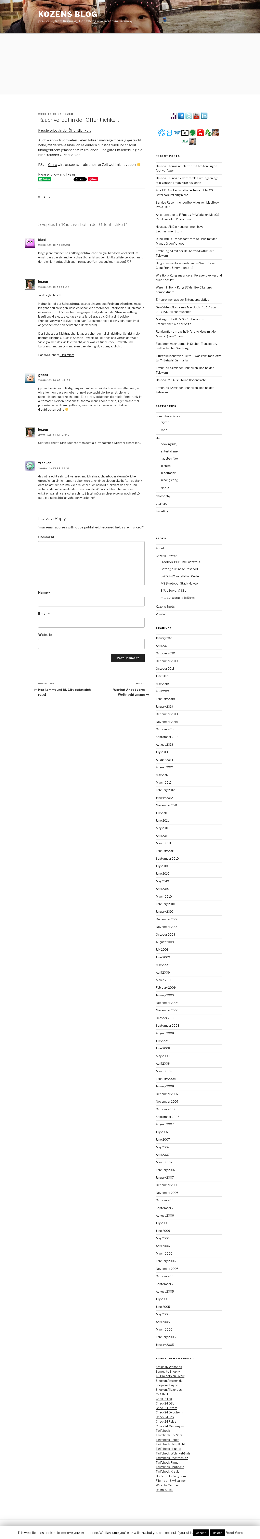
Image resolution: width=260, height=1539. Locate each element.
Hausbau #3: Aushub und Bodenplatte (181, 380)
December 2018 (167, 714)
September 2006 (167, 1208)
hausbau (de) (169, 458)
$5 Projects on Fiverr (170, 1376)
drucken (50, 409)
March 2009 (164, 980)
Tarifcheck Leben (167, 1439)
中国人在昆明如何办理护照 (178, 598)
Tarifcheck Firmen (168, 1462)
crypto (165, 422)
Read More (234, 1533)
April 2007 (163, 1154)
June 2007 (163, 1139)
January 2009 (165, 995)
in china (166, 465)
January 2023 (164, 638)
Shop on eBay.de (167, 1385)
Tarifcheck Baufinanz (170, 1467)
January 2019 (164, 706)
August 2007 (165, 1124)
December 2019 (167, 661)
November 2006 (167, 1192)
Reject (217, 1533)
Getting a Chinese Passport (179, 569)
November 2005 (167, 1268)
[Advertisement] (130, 64)
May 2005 (163, 1314)
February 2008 (166, 1078)
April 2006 (163, 1246)
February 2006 (166, 1261)
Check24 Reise (166, 1421)
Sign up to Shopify (168, 1371)
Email (44, 614)
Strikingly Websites (169, 1367)
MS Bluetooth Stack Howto (179, 583)
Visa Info (162, 614)
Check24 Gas (165, 1417)
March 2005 (164, 1329)
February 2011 (165, 850)
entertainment (171, 451)
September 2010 (167, 858)
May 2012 (162, 775)
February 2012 (165, 790)
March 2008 (164, 1071)
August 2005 (165, 1291)
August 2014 (164, 759)
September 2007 (167, 1116)
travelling (162, 511)
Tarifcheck (163, 1430)
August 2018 (164, 744)
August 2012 (164, 767)
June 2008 (163, 1048)
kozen (68, 114)
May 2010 (162, 881)
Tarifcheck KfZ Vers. (169, 1435)
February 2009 (166, 987)
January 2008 (165, 1086)
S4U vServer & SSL (173, 590)
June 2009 (163, 957)
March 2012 (163, 782)
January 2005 (165, 1344)
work (164, 429)
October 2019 (165, 668)
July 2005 (162, 1299)
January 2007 (165, 1177)
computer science (168, 416)
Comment (46, 537)
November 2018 (167, 721)
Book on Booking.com (171, 1476)
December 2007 (167, 1094)
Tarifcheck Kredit (167, 1471)
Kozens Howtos (166, 555)
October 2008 (165, 1018)
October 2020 (165, 653)
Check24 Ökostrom (169, 1412)
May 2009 (163, 964)
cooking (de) (169, 444)
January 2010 (164, 911)
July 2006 (162, 1223)
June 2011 (162, 820)
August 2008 (165, 1033)
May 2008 (163, 1056)
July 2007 (162, 1132)
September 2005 (167, 1284)
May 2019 (162, 683)
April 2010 (162, 888)
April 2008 (163, 1063)
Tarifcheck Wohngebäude (173, 1453)
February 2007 (166, 1170)
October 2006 (165, 1200)
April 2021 (162, 645)
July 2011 (161, 813)
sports (165, 487)
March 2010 (164, 896)
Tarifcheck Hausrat (168, 1448)
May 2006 (163, 1238)
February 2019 (165, 699)
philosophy (163, 496)
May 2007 (162, 1147)
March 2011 (163, 843)
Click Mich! (67, 355)
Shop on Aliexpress (169, 1389)
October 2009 (165, 934)
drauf (41, 409)
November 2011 (166, 805)
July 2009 (162, 949)
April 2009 (163, 972)
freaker (44, 463)
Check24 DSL (165, 1403)
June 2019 (162, 676)
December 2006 (167, 1185)
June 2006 (163, 1230)
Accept (201, 1533)
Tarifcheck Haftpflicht (170, 1444)
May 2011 (162, 828)
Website (45, 635)
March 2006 (164, 1253)
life (47, 196)
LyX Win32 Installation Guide (180, 576)
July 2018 (162, 752)
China (52, 165)
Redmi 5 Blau (164, 1489)
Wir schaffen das (167, 1485)
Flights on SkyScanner (171, 1480)
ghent (43, 375)
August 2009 (165, 942)
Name (44, 592)
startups (161, 503)
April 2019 (162, 691)
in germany (168, 473)
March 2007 (164, 1162)
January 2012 (164, 797)
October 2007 (165, 1109)
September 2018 (167, 737)
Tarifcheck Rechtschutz (172, 1458)
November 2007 (167, 1101)
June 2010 (162, 873)
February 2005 (166, 1337)
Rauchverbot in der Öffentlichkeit (64, 130)
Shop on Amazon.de (169, 1380)
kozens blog (68, 14)
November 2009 (167, 926)
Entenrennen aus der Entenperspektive (182, 299)
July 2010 (162, 866)
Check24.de (164, 1398)
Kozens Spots (165, 606)
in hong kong (169, 480)
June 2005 (163, 1306)
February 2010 (165, 904)
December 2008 (167, 1002)
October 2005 (165, 1276)
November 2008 (167, 1010)
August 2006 (165, 1215)
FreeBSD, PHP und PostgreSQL (182, 562)
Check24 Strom (166, 1408)
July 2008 (162, 1040)
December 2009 (167, 919)
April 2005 (163, 1322)
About (160, 548)
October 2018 (165, 729)
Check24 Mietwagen (170, 1426)
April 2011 (162, 835)
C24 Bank (162, 1394)
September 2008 (167, 1025)
